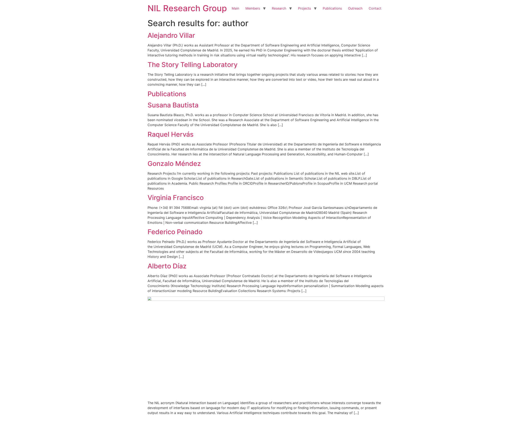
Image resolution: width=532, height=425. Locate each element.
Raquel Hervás (170, 134)
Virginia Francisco (176, 198)
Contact (375, 8)
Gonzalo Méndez (174, 164)
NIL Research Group (187, 8)
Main (235, 8)
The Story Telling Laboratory (193, 65)
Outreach (355, 8)
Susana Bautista (173, 105)
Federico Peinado (175, 232)
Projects (304, 8)
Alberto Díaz (167, 266)
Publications (332, 8)
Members (252, 8)
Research (279, 8)
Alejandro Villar (171, 35)
